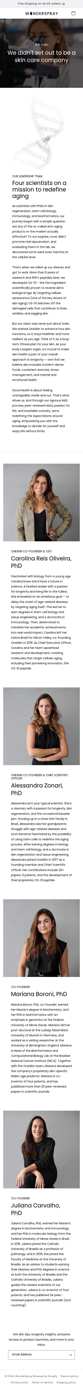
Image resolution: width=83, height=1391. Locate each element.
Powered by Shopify (45, 1376)
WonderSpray (23, 1376)
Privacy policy (19, 1382)
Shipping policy (66, 1382)
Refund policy (69, 1376)
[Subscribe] (70, 1355)
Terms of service (42, 1382)
